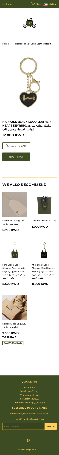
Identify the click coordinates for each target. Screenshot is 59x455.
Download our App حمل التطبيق (29, 402)
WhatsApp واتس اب (29, 395)
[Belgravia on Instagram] (28, 441)
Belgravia (31, 449)
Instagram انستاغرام (29, 398)
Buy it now (16, 156)
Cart (38, 4)
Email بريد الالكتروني (29, 391)
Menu (9, 4)
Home (5, 43)
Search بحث (29, 387)
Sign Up (51, 426)
